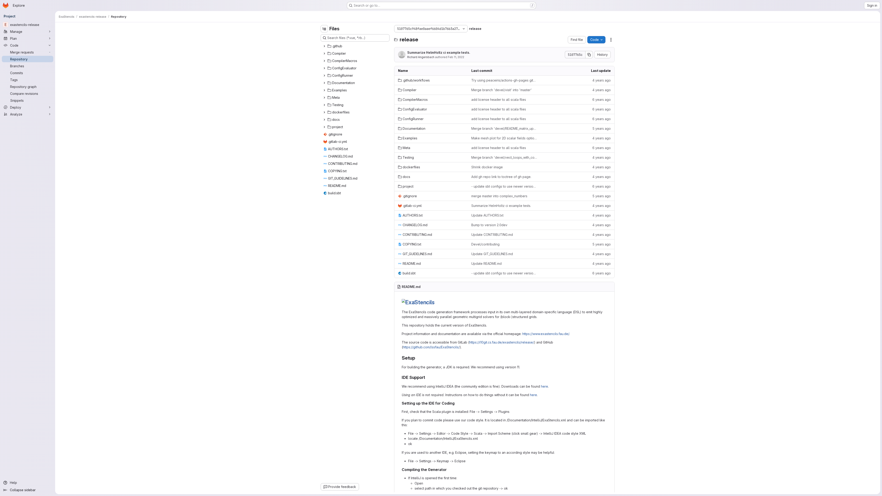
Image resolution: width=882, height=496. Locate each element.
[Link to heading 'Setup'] (417, 358)
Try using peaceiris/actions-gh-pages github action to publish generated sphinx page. (504, 80)
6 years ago (601, 99)
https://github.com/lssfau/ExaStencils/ (431, 347)
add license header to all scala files (498, 99)
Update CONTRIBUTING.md (492, 235)
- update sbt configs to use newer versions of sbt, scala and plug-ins (504, 186)
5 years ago (601, 128)
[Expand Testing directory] (324, 105)
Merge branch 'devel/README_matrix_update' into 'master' (504, 128)
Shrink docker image (487, 167)
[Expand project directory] (324, 127)
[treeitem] (356, 46)
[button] (418, 302)
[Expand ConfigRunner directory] (324, 75)
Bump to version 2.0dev (489, 225)
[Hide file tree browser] (324, 28)
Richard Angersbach (420, 57)
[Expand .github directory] (324, 46)
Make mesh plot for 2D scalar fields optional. (504, 138)
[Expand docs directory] (324, 119)
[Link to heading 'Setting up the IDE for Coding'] (457, 403)
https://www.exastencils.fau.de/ (545, 334)
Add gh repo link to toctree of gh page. (501, 177)
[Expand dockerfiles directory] (324, 112)
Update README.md (486, 263)
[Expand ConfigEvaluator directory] (324, 68)
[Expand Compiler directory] (324, 53)
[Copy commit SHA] (589, 54)
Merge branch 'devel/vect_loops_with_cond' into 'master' (504, 157)
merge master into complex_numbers (499, 196)
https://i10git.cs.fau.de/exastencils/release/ (501, 342)
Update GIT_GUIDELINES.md (492, 254)
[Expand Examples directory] (324, 90)
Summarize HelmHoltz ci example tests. (438, 52)
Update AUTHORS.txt (487, 215)
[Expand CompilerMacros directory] (324, 61)
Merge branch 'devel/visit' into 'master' (501, 90)
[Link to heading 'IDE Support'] (427, 377)
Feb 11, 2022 (456, 57)
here (544, 386)
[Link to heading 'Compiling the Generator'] (449, 469)
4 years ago (601, 80)
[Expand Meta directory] (324, 97)
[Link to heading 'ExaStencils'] (437, 302)
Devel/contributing (485, 244)
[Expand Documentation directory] (324, 83)
